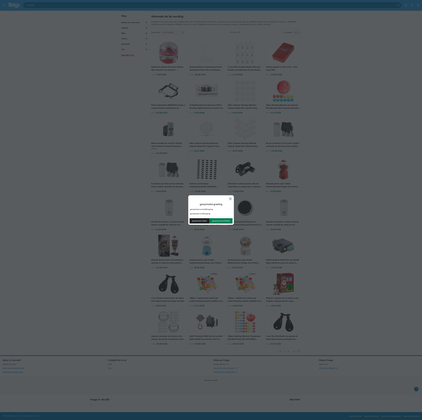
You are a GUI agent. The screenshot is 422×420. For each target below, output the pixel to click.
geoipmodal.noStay (199, 221)
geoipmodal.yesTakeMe (221, 221)
